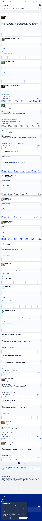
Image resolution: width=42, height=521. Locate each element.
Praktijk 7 (27, 27)
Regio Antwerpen (4, 13)
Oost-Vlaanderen (12, 13)
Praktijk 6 (23, 27)
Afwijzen (14, 517)
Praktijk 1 (3, 27)
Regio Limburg (27, 13)
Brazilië (32, 510)
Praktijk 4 (15, 27)
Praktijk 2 (7, 27)
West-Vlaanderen (35, 13)
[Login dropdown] (35, 2)
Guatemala (29, 510)
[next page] (24, 463)
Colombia (33, 508)
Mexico (30, 508)
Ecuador (36, 508)
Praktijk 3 (11, 27)
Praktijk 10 (39, 27)
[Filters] (2, 8)
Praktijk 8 (31, 27)
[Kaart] (40, 8)
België (28, 508)
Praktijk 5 (19, 27)
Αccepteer (23, 517)
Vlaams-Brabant (20, 13)
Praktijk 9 (35, 27)
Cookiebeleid (8, 515)
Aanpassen (6, 517)
